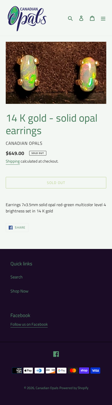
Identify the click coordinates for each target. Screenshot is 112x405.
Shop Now (19, 291)
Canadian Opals (47, 387)
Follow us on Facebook (29, 324)
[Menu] (103, 17)
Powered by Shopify (73, 387)
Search (16, 277)
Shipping (13, 161)
